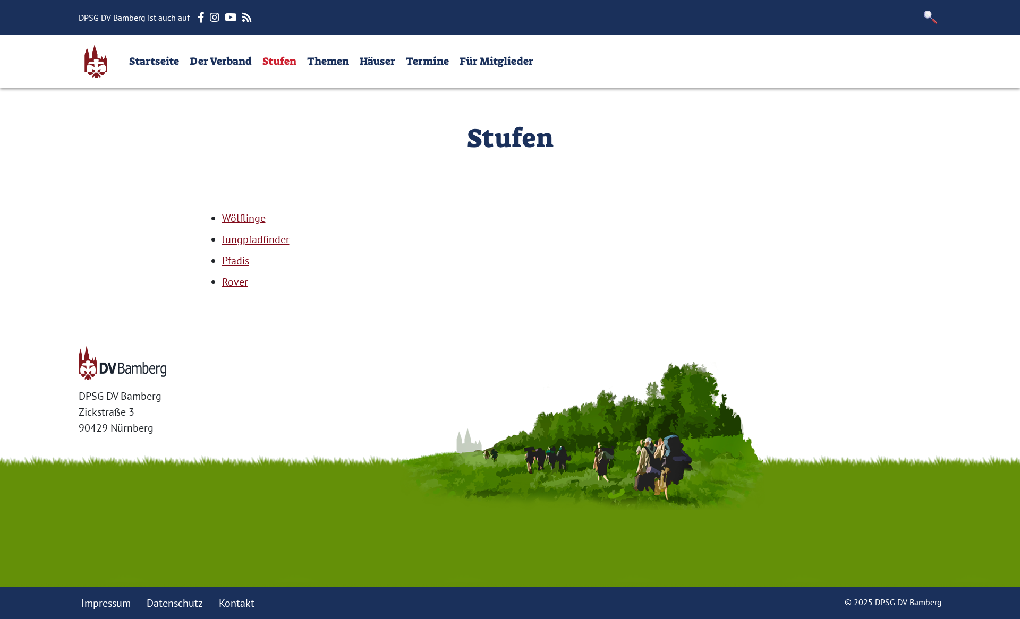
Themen (328, 61)
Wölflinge (244, 218)
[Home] (96, 61)
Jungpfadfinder (256, 239)
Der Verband (221, 61)
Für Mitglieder (496, 61)
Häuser (377, 61)
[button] (931, 17)
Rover (235, 282)
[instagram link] (216, 17)
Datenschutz (175, 603)
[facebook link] (202, 17)
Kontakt (236, 603)
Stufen (279, 61)
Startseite (154, 61)
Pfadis (235, 261)
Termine (427, 61)
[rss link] (248, 17)
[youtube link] (232, 17)
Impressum (106, 603)
